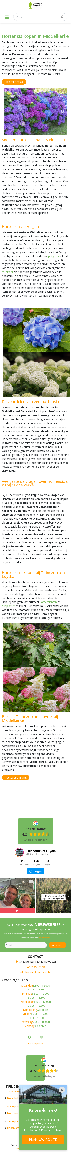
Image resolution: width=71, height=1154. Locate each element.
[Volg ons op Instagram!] (42, 1037)
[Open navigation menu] (6, 17)
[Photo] (35, 111)
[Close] (62, 1090)
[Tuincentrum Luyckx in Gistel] (35, 5)
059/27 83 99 (38, 966)
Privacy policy (35, 1043)
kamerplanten (48, 602)
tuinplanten (9, 606)
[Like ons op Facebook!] (29, 1037)
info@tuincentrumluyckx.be (35, 972)
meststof (7, 272)
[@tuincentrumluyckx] (19, 852)
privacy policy (44, 937)
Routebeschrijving (16, 777)
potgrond (54, 256)
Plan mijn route (14, 82)
